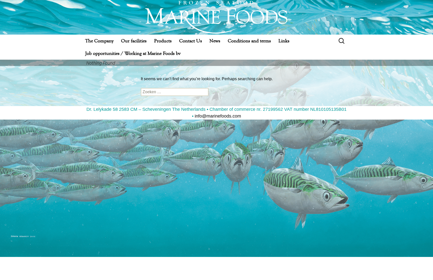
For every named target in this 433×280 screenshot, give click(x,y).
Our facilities (134, 41)
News (214, 41)
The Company (99, 41)
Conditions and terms (249, 41)
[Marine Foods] (216, 17)
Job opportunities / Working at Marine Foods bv (132, 53)
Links (283, 41)
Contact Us (190, 41)
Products (163, 41)
